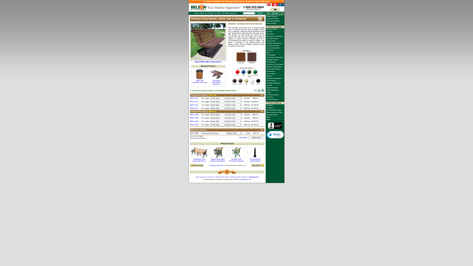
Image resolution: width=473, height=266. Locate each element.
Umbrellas (269, 97)
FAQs (219, 13)
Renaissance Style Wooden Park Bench (218, 160)
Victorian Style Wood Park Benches (236, 160)
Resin (268, 117)
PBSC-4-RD (194, 115)
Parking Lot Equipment (274, 67)
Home (197, 13)
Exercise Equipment (273, 48)
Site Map (225, 13)
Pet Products (270, 71)
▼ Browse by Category (274, 27)
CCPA (232, 177)
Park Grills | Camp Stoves (274, 64)
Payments (233, 13)
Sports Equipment (272, 90)
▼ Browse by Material (274, 103)
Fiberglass (269, 108)
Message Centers (272, 60)
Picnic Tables (270, 74)
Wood (268, 119)
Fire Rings (269, 50)
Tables (268, 92)
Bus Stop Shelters (272, 39)
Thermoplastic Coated (273, 110)
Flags (268, 53)
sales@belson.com (245, 179)
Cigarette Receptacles (273, 43)
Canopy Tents (271, 41)
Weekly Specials (272, 16)
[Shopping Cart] (275, 11)
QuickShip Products (273, 21)
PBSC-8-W (194, 108)
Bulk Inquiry (243, 137)
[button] (275, 134)
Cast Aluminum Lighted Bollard (255, 160)
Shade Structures (272, 88)
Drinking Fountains (272, 46)
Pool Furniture (271, 81)
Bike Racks (270, 34)
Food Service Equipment (274, 57)
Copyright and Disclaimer (216, 165)
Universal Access (272, 99)
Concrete (269, 105)
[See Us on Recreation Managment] (281, 6)
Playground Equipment (274, 78)
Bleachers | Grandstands (274, 36)
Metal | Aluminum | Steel (274, 112)
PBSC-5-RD (194, 118)
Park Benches (271, 62)
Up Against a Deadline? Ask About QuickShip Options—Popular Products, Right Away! (236, 1)
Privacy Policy (224, 177)
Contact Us (212, 13)
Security (269, 85)
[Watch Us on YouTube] (269, 6)
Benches (269, 32)
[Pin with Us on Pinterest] (275, 6)
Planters (269, 76)
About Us (203, 13)
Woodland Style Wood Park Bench (199, 160)
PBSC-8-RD (194, 125)
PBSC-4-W (194, 98)
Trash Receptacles (272, 95)
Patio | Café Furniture (273, 69)
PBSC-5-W (194, 102)
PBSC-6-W (194, 105)
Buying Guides (271, 23)
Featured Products (272, 19)
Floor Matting (270, 55)
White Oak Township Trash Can (199, 81)
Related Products (227, 143)
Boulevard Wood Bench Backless (216, 82)
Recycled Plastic (272, 115)
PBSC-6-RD (194, 121)
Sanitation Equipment (273, 83)
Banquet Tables (271, 29)
